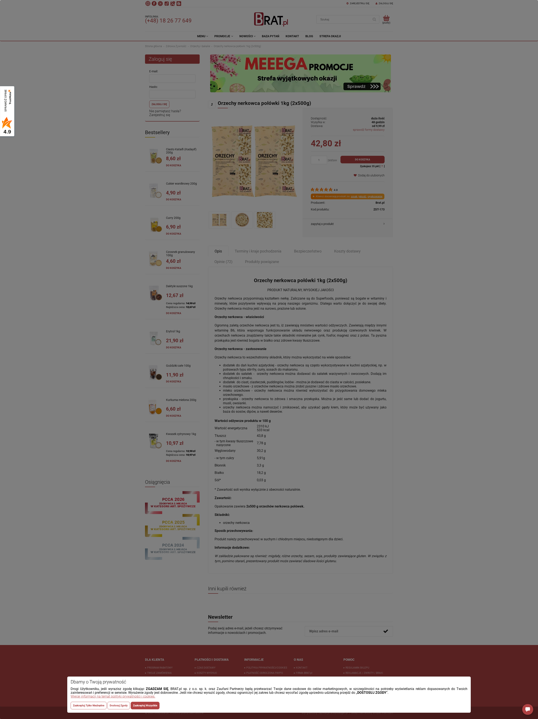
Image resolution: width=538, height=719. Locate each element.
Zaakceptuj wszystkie (145, 705)
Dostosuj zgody (119, 705)
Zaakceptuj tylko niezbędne (88, 705)
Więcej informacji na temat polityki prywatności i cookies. (113, 696)
